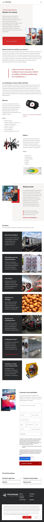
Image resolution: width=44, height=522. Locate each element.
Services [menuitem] (31, 496)
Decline (36, 517)
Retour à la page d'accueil (10, 10)
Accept (27, 517)
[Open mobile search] (41, 2)
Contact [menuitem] (21, 493)
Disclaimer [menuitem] (32, 499)
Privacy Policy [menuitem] (22, 499)
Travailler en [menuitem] (32, 493)
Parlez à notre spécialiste (11, 41)
